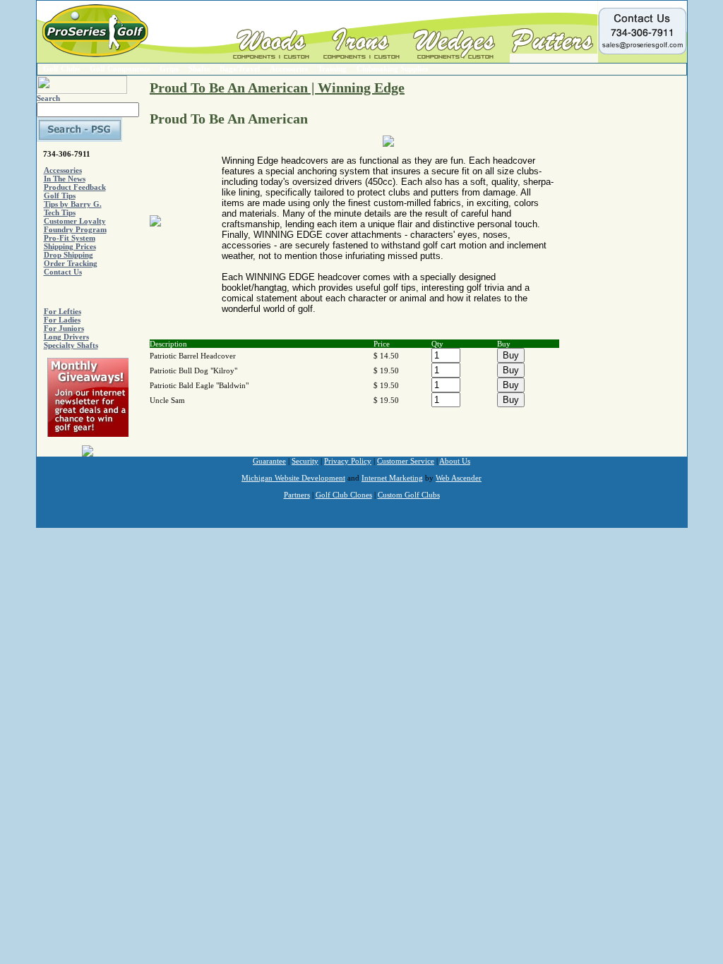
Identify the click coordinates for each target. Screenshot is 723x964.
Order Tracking (70, 263)
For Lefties (62, 311)
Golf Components (120, 68)
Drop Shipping (68, 255)
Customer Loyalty (75, 221)
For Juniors (64, 328)
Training (332, 68)
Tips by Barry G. (73, 204)
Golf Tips (60, 195)
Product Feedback (75, 187)
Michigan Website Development (293, 478)
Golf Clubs (61, 68)
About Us (454, 461)
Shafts (199, 68)
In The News (64, 178)
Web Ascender (459, 478)
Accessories (289, 68)
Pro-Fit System (69, 238)
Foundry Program (75, 229)
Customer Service (405, 461)
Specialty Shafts (71, 345)
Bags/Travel (240, 68)
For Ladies (62, 319)
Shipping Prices (70, 246)
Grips (169, 68)
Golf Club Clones (344, 494)
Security (305, 461)
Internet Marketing (392, 478)
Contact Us (63, 271)
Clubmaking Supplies (392, 68)
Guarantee (269, 461)
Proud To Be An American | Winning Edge (277, 87)
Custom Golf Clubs (409, 494)
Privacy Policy (347, 461)
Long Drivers (66, 336)
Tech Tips (60, 212)
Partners (297, 494)
